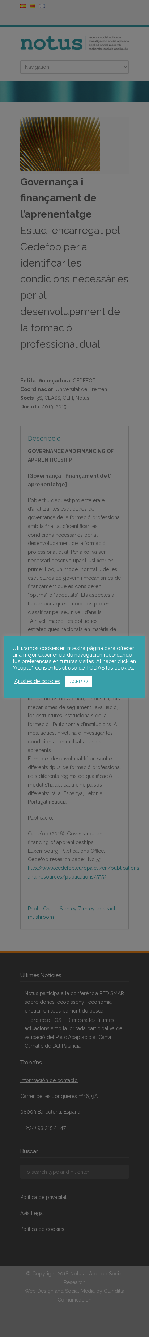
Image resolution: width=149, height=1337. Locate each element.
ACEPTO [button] (79, 681)
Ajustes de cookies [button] (37, 681)
